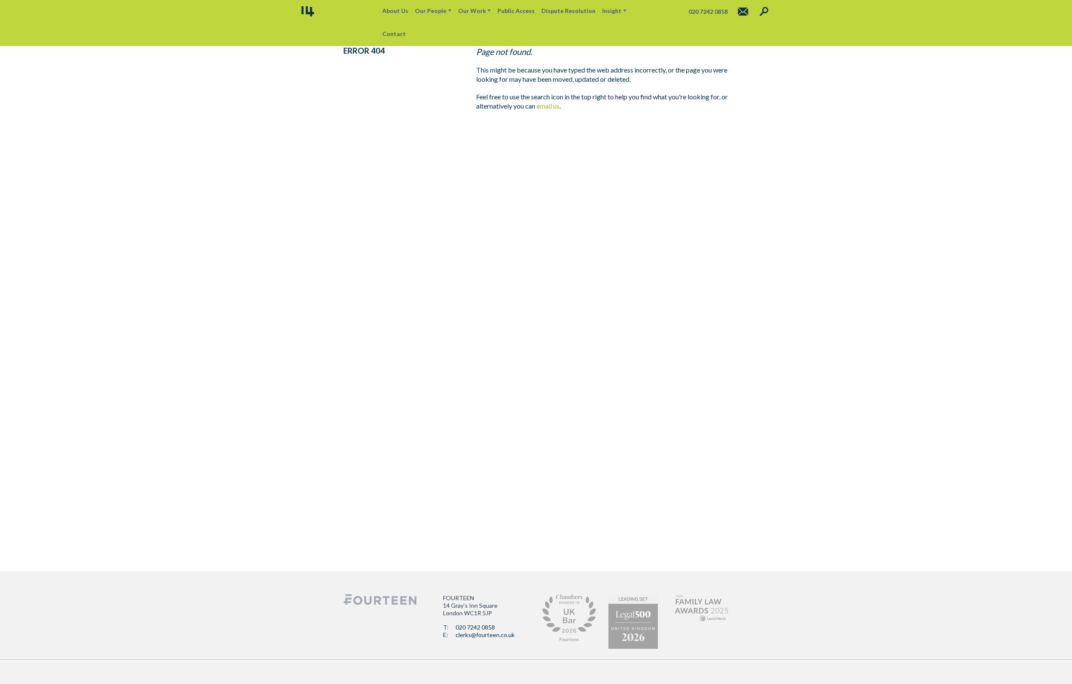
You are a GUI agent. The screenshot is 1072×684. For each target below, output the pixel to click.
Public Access (516, 10)
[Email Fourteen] (743, 11)
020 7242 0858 (475, 627)
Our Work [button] (472, 10)
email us (547, 106)
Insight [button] (611, 10)
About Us (395, 10)
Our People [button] (430, 10)
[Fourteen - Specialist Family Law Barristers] (380, 599)
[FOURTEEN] (308, 11)
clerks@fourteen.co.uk (485, 634)
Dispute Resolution (568, 10)
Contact (394, 33)
